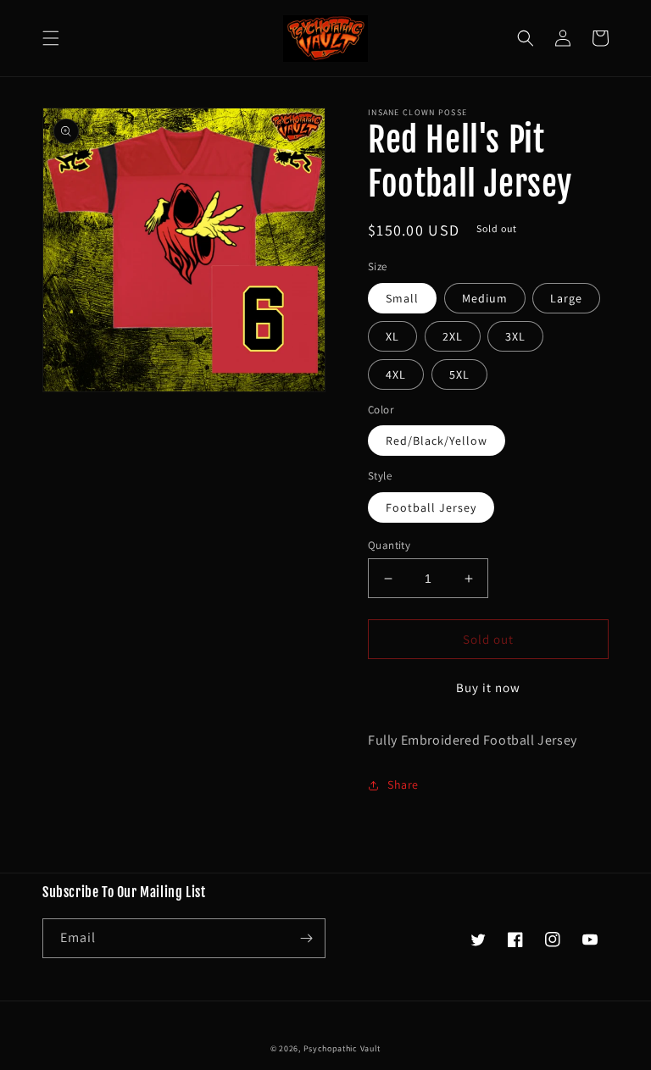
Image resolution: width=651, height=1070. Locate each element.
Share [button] (403, 784)
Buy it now (488, 687)
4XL (396, 374)
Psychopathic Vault (342, 1048)
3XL (515, 336)
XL (392, 336)
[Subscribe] (306, 938)
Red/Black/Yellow (436, 440)
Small (402, 298)
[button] (51, 38)
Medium (485, 298)
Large (566, 298)
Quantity (389, 545)
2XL (452, 336)
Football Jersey (431, 507)
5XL (459, 374)
